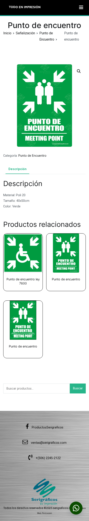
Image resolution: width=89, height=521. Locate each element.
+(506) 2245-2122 (48, 458)
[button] (79, 71)
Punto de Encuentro (32, 156)
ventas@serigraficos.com (48, 443)
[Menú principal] (81, 7)
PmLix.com (47, 513)
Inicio (7, 33)
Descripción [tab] (17, 169)
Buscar (78, 388)
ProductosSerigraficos (47, 427)
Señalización (25, 33)
